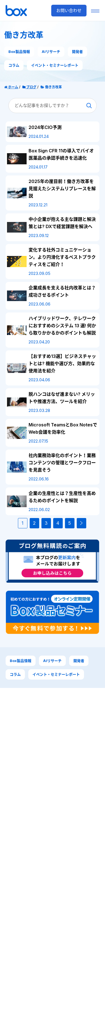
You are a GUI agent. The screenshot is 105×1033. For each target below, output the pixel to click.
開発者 (77, 51)
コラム (13, 65)
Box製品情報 (19, 51)
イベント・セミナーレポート (54, 65)
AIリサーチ (51, 51)
